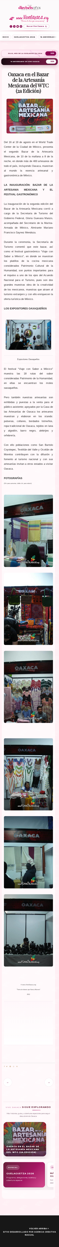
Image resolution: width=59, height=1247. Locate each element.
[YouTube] (17, 26)
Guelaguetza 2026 (24, 37)
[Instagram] (14, 26)
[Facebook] (11, 26)
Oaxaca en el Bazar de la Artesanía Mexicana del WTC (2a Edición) (22, 1149)
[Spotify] (21, 26)
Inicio (5, 37)
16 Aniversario (48, 37)
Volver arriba (38, 1228)
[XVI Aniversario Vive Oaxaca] (29, 8)
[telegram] (10, 1066)
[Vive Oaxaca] (29, 18)
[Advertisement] (16, 1023)
